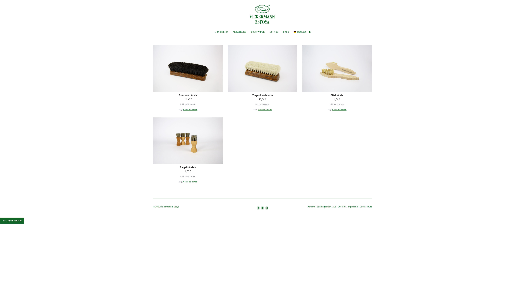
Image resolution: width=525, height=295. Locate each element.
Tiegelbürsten (188, 167)
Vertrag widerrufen (12, 220)
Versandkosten (190, 109)
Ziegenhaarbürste (262, 95)
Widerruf (342, 206)
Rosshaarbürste (188, 95)
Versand (311, 206)
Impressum (353, 206)
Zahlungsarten (324, 206)
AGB (334, 206)
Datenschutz (366, 206)
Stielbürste (337, 95)
